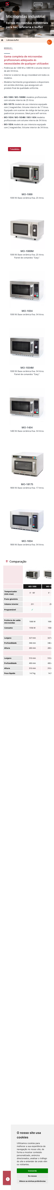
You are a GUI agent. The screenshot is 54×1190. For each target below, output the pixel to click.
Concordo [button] (32, 1171)
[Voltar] (45, 4)
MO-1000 (32, 586)
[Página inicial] (7, 4)
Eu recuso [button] (32, 1176)
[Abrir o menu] (49, 4)
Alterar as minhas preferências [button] (32, 1181)
